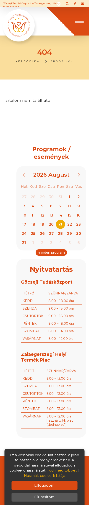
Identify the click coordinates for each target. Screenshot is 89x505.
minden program (51, 252)
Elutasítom (44, 497)
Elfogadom (44, 485)
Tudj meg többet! (62, 470)
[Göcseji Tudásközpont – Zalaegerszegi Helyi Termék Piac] (19, 21)
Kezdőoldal (29, 61)
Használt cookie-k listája (44, 475)
